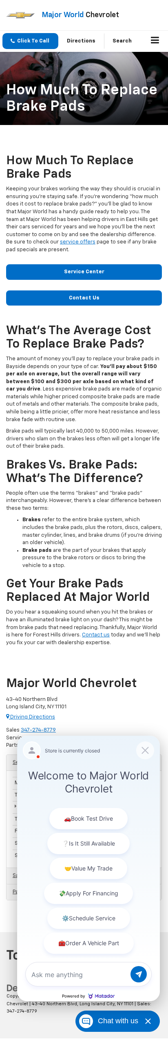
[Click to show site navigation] (155, 41)
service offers (77, 242)
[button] (30, 41)
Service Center (84, 272)
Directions (81, 41)
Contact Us (84, 298)
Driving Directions (32, 717)
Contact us (96, 635)
